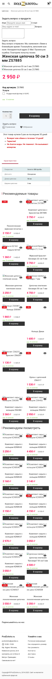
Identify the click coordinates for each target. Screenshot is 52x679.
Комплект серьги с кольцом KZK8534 (13, 565)
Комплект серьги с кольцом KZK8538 (13, 505)
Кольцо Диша (38, 331)
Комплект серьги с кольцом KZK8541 (38, 475)
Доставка (32, 654)
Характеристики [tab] (10, 161)
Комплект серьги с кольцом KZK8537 (13, 535)
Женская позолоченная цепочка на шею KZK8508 (38, 599)
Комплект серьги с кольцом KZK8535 (38, 535)
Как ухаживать (33, 647)
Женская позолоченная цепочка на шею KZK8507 (14, 599)
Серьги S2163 (13, 250)
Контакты (32, 651)
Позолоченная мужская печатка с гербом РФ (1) (14, 229)
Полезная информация (37, 641)
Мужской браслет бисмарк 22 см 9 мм (37, 257)
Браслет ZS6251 (13, 355)
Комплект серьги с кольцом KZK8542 (13, 445)
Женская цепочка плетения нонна (13, 287)
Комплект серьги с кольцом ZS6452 (38, 408)
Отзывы (31, 657)
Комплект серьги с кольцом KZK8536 (38, 505)
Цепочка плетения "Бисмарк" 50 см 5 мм (38, 559)
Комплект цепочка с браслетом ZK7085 (37, 211)
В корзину (34, 116)
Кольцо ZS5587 (14, 309)
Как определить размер (37, 644)
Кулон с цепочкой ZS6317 (38, 378)
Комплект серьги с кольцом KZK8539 (38, 445)
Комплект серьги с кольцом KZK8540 (13, 475)
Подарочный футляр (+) (17, 94)
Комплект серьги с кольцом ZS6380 (13, 408)
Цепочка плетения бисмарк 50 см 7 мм (37, 287)
